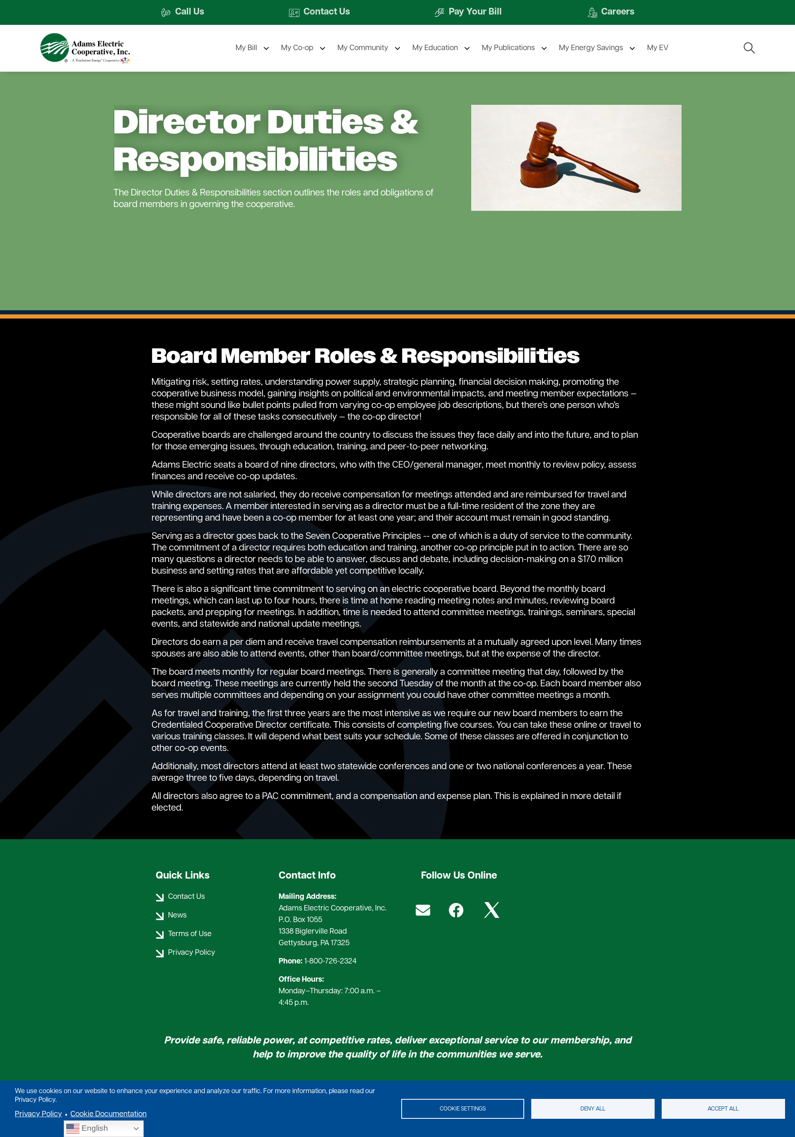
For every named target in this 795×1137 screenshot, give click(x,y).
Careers (610, 12)
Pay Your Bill (468, 12)
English (94, 1128)
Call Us (182, 12)
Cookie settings (463, 1109)
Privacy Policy (38, 1114)
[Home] (100, 48)
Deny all (593, 1109)
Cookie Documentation (108, 1114)
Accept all (723, 1109)
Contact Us (319, 12)
